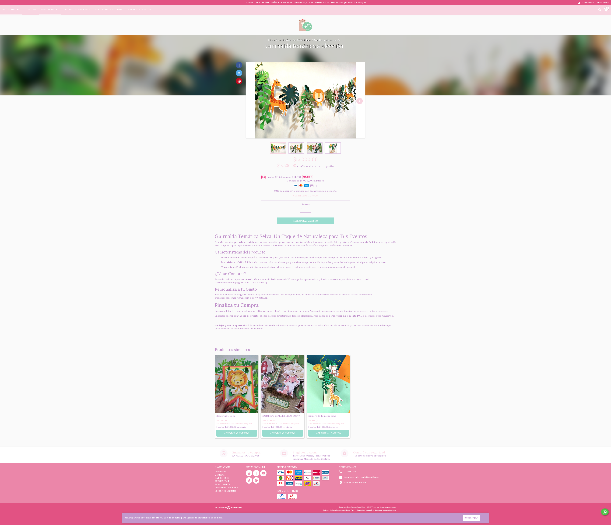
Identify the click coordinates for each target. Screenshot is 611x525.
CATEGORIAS (48, 9)
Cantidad (305, 204)
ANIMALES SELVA (302, 40)
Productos (8, 9)
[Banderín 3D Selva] (236, 384)
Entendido (471, 518)
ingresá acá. (367, 510)
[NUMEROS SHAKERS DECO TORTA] (282, 384)
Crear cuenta (588, 2)
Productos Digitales (139, 9)
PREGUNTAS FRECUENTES (77, 9)
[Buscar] (600, 10)
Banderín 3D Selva (225, 416)
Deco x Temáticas (284, 40)
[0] (606, 11)
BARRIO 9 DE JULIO (355, 482)
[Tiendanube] (229, 508)
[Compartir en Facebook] (239, 65)
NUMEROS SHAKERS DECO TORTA (281, 416)
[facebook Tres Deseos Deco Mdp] (256, 473)
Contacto (30, 9)
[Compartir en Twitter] (239, 73)
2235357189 (350, 471)
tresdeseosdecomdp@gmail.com (361, 477)
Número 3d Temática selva (322, 416)
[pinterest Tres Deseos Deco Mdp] (256, 480)
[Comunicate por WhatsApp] (605, 511)
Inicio (270, 40)
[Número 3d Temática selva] (328, 384)
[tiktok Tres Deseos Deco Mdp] (249, 480)
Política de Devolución (108, 9)
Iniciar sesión (603, 2)
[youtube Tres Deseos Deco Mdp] (263, 473)
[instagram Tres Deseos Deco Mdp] (249, 473)
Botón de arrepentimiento (385, 510)
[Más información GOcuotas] (307, 177)
